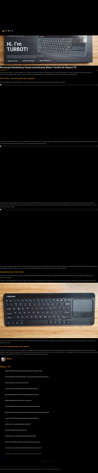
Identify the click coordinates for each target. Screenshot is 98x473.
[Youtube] (10, 471)
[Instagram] (4, 471)
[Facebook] (1, 471)
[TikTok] (7, 471)
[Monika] (3, 359)
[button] (81, 30)
